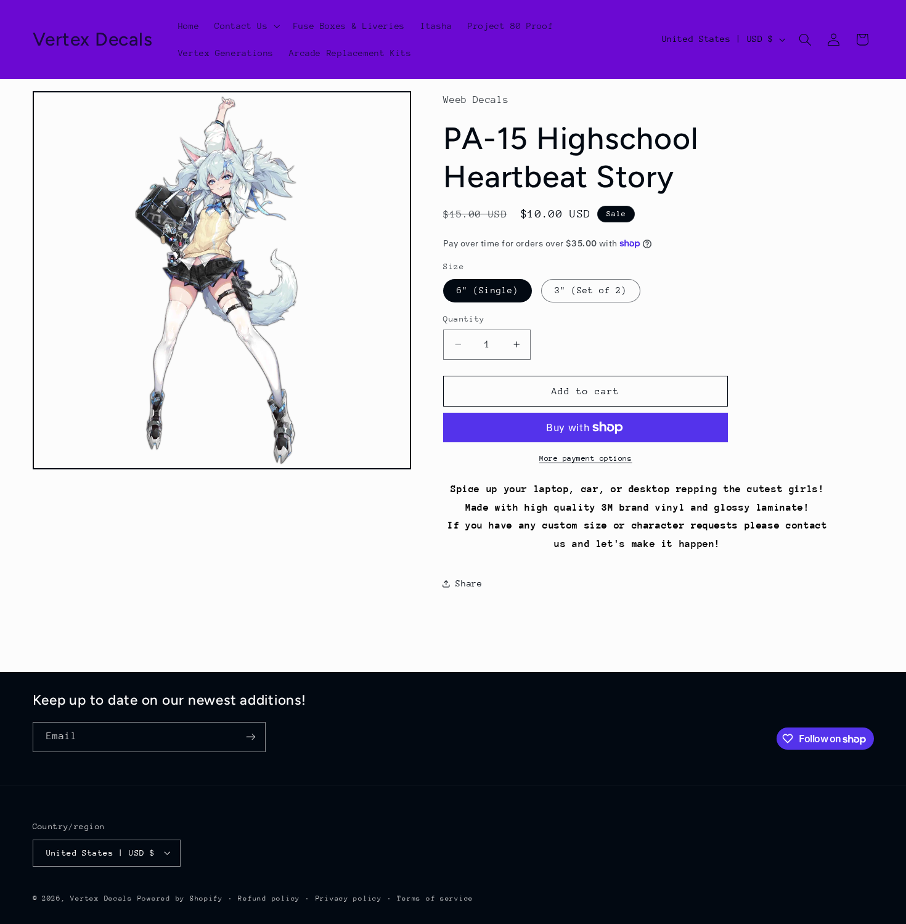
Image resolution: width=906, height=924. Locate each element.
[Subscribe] (250, 737)
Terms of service (435, 898)
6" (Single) (487, 290)
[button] (246, 25)
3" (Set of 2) (591, 290)
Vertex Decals (101, 898)
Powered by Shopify (180, 898)
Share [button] (468, 583)
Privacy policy (349, 898)
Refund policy (269, 898)
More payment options (585, 458)
